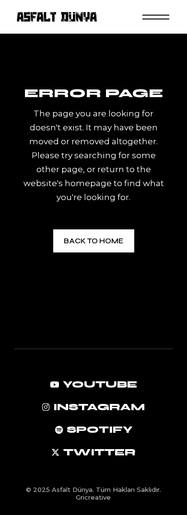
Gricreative (93, 497)
